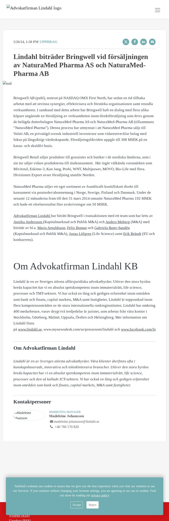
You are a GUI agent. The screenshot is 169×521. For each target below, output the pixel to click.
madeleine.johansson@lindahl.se (76, 421)
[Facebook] (134, 42)
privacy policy (100, 495)
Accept (76, 505)
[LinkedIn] (143, 42)
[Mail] (152, 42)
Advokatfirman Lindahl (32, 216)
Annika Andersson (28, 222)
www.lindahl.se (30, 329)
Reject (92, 505)
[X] (126, 42)
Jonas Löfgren (80, 234)
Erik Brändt (132, 234)
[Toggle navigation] (157, 10)
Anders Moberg (117, 222)
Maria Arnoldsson (51, 228)
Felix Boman (77, 228)
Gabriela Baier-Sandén (112, 228)
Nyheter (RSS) (19, 515)
